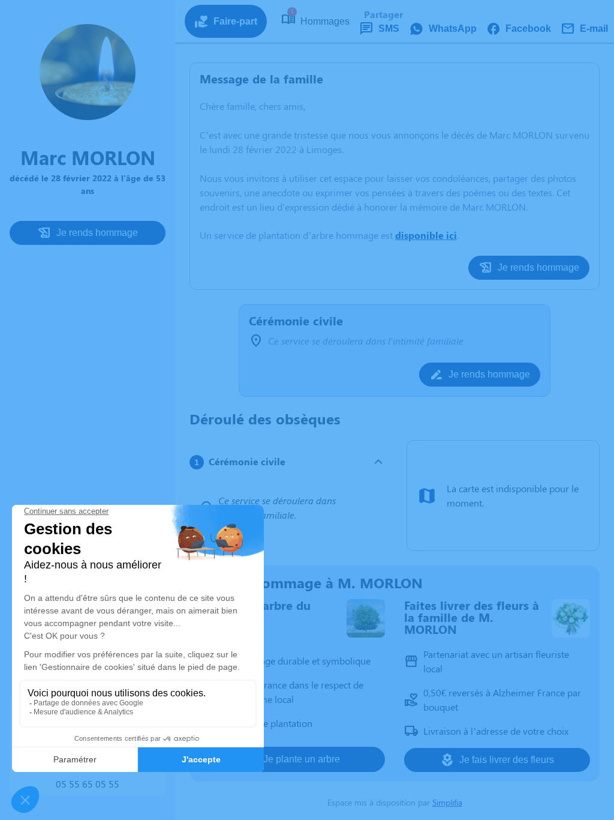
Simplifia (447, 802)
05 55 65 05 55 (87, 783)
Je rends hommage (97, 233)
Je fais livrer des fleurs (506, 760)
